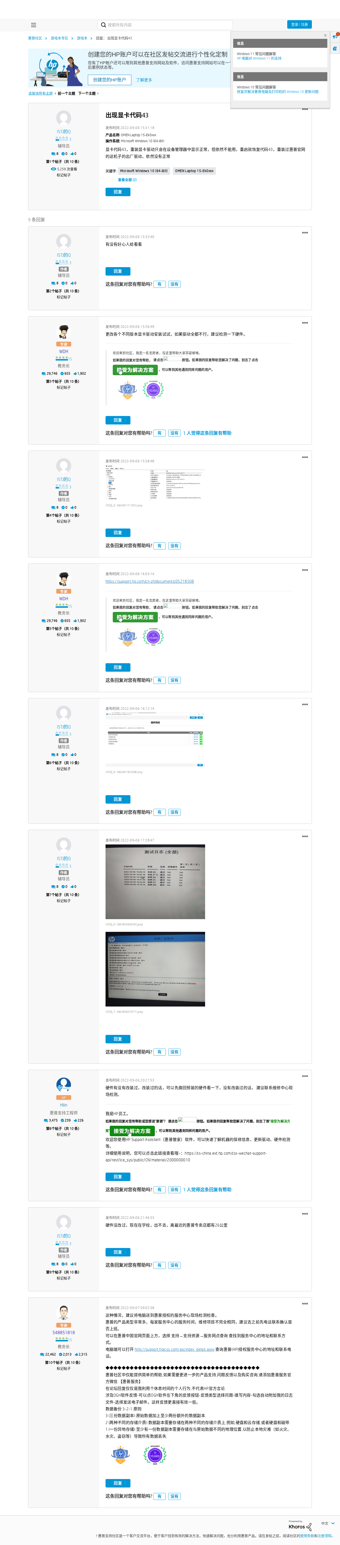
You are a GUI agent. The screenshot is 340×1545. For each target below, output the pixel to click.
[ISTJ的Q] (63, 118)
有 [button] (160, 284)
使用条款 (307, 1536)
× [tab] (325, 35)
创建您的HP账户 (109, 79)
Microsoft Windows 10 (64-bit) (144, 171)
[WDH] (63, 331)
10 (51, 1362)
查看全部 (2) (127, 180)
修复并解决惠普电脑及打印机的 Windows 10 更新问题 (278, 91)
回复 (118, 191)
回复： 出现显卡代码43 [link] (114, 38)
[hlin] (63, 1084)
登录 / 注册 (299, 24)
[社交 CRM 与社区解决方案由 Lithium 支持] (300, 1525)
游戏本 (82, 38)
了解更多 (144, 80)
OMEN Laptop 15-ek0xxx (194, 171)
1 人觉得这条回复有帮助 (207, 433)
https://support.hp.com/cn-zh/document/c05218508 (150, 581)
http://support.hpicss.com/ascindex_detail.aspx (175, 1349)
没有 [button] (174, 284)
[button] (305, 109)
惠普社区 (35, 38)
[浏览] (32, 25)
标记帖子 (64, 175)
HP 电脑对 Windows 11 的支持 (259, 58)
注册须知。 (326, 1536)
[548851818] (63, 1312)
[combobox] (165, 25)
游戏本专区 (59, 38)
